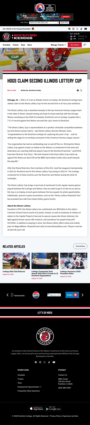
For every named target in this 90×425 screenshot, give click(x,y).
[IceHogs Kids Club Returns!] (16, 261)
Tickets (16, 45)
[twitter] (77, 28)
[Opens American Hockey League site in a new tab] (45, 7)
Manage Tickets (57, 45)
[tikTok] (81, 28)
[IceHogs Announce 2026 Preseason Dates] (73, 261)
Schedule (6, 45)
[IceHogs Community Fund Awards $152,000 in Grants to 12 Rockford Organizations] (45, 261)
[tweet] (81, 90)
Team (23, 45)
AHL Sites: (25, 22)
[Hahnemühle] (17, 294)
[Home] (20, 36)
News (29, 45)
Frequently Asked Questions (29, 391)
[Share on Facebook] (77, 90)
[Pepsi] (35, 294)
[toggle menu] (85, 45)
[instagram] (73, 28)
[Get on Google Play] (53, 408)
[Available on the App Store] (36, 408)
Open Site (64, 22)
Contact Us (62, 375)
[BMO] (72, 294)
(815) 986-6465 (64, 388)
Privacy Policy (55, 416)
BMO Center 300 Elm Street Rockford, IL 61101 (65, 381)
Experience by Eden (70, 416)
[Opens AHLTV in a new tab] (45, 17)
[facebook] (69, 28)
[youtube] (85, 28)
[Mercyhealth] (54, 294)
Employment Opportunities (28, 387)
